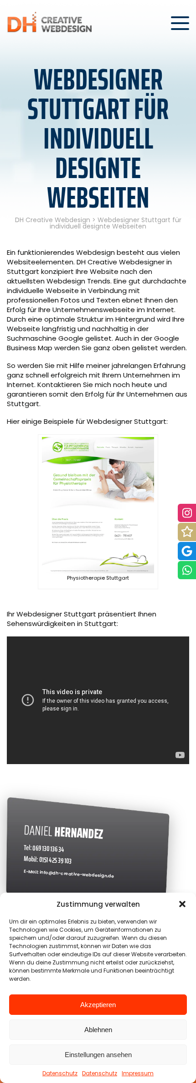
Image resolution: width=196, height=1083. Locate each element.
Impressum (138, 1073)
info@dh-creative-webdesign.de (77, 874)
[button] (182, 904)
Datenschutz (59, 1073)
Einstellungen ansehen (98, 1054)
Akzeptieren (98, 1004)
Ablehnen (98, 1029)
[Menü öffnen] (180, 23)
